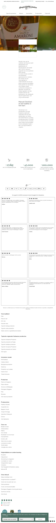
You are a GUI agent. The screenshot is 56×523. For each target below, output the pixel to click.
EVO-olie (3, 321)
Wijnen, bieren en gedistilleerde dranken (11, 331)
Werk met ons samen (6, 441)
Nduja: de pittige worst (6, 477)
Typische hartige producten (7, 326)
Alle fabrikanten (5, 419)
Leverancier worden (6, 443)
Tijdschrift (47, 13)
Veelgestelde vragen (6, 463)
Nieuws (21, 13)
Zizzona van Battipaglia (6, 387)
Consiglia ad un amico (6, 447)
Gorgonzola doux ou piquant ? (8, 479)
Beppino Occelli (5, 409)
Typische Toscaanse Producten (8, 347)
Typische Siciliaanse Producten (8, 339)
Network (3, 469)
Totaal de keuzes (5, 374)
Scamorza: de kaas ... (6, 491)
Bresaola (3, 394)
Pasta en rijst (4, 318)
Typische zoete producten (7, 328)
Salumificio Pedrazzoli (6, 414)
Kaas (2, 316)
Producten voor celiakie (7, 369)
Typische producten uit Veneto (8, 349)
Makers (3, 430)
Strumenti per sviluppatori (7, 459)
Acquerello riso (5, 407)
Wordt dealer (4, 445)
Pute (2, 392)
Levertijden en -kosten (6, 461)
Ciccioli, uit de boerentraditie (8, 486)
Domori (3, 416)
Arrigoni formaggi (5, 412)
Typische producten (11, 13)
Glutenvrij (3, 367)
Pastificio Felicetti (5, 404)
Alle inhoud (4, 494)
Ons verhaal (4, 433)
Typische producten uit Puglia (8, 342)
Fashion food (4, 371)
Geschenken (29, 13)
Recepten (3, 455)
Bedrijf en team (5, 426)
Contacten (3, 465)
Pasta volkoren (4, 384)
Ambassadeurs (4, 429)
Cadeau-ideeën (5, 362)
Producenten (38, 13)
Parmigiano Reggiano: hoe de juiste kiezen (11, 489)
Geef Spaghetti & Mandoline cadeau (10, 467)
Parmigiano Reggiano (6, 389)
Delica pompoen (5, 484)
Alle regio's (4, 351)
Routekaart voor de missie (7, 434)
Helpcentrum (4, 457)
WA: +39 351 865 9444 (50, 1)
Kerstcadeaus (4, 359)
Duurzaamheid (4, 436)
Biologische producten (6, 364)
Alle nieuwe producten (6, 396)
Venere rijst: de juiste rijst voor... (8, 482)
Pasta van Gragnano (6, 382)
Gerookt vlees (4, 323)
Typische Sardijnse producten (8, 344)
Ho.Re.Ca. (3, 439)
